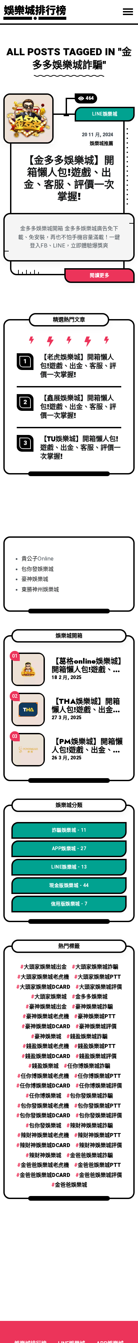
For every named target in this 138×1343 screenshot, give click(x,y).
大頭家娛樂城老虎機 (45, 977)
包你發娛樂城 (37, 569)
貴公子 (29, 558)
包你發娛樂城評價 (100, 1116)
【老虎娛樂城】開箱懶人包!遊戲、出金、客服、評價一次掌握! (78, 366)
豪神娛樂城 (34, 579)
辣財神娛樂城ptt (99, 1135)
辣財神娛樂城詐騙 (91, 1126)
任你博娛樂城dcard (45, 1086)
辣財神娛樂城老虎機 (45, 1135)
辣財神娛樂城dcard (45, 1145)
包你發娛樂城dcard (45, 1116)
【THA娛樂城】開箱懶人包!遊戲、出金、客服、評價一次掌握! (86, 709)
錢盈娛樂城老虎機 (47, 1046)
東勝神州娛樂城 (40, 589)
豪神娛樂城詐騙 (94, 1007)
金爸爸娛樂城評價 (100, 1175)
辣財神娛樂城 (45, 1155)
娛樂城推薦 (101, 143)
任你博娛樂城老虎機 (45, 1076)
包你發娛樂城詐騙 (91, 1096)
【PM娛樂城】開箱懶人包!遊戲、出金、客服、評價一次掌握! (87, 749)
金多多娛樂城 (91, 997)
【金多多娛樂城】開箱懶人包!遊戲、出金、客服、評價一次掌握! (69, 178)
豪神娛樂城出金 (48, 1007)
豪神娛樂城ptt (97, 1017)
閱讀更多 (99, 275)
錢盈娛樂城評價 (98, 1056)
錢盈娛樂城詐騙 (89, 1037)
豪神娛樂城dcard (47, 1027)
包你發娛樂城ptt (99, 1106)
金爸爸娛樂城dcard (45, 1175)
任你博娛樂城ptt (99, 1076)
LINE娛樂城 (105, 114)
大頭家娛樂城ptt (99, 977)
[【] (28, 118)
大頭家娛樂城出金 (45, 967)
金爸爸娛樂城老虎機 (45, 1165)
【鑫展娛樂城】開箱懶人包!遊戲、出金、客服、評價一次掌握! (78, 407)
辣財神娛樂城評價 (100, 1145)
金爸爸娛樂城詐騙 (91, 1155)
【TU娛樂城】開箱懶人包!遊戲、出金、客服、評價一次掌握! (80, 447)
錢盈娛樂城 (45, 1066)
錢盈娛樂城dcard (47, 1056)
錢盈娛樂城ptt (97, 1046)
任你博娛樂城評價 (100, 1086)
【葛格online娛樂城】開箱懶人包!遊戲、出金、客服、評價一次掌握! (88, 673)
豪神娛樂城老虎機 (47, 1017)
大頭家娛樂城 (50, 997)
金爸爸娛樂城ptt (99, 1165)
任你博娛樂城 (45, 1096)
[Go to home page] (34, 11)
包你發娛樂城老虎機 (45, 1106)
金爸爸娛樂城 (71, 1185)
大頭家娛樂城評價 (100, 987)
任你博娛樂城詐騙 (88, 1066)
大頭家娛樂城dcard (45, 987)
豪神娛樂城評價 (98, 1027)
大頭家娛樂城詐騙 (96, 967)
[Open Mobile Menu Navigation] (128, 11)
